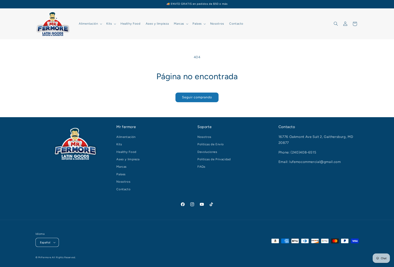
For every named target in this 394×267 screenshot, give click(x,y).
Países (121, 174)
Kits (119, 144)
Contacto (123, 189)
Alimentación (126, 137)
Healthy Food (126, 152)
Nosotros (123, 181)
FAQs (201, 166)
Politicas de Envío (210, 144)
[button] (90, 23)
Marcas (121, 166)
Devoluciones (207, 152)
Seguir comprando (197, 97)
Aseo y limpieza (127, 159)
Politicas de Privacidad (214, 159)
